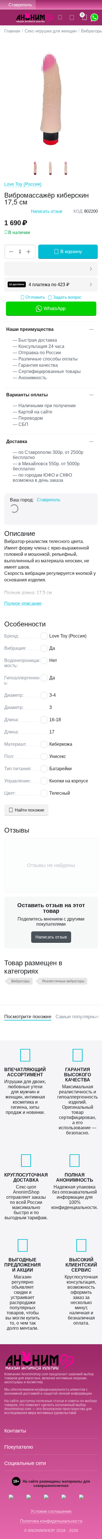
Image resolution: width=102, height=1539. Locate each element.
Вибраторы (20, 981)
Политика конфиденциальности (51, 1520)
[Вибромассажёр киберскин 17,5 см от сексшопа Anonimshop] (51, 99)
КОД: (78, 211)
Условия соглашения (51, 1511)
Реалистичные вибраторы (63, 981)
